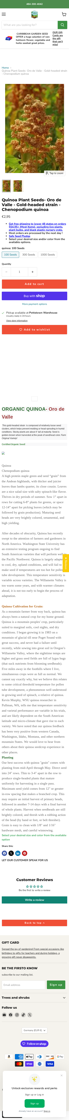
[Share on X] (11, 853)
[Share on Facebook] (4, 853)
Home (5, 67)
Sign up (56, 985)
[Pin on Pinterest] (24, 853)
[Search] (62, 25)
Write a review (34, 900)
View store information (17, 320)
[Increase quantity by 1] (32, 272)
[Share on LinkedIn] (18, 853)
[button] (6, 186)
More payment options (34, 304)
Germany (33, 1030)
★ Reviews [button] (66, 563)
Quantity (6, 264)
